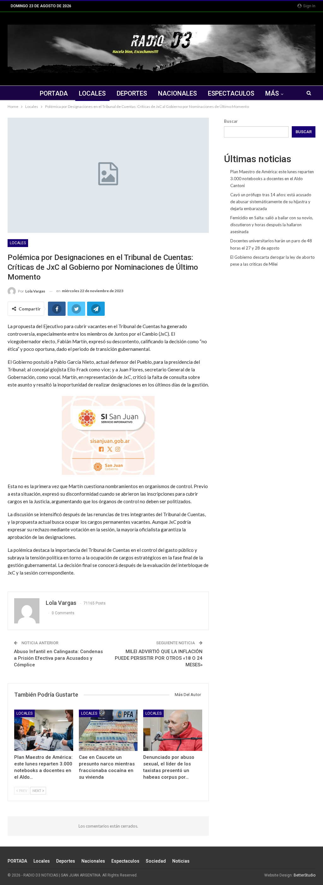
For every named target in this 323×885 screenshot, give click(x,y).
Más (272, 93)
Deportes (132, 93)
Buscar (231, 121)
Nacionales (177, 93)
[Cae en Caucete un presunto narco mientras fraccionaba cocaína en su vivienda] (108, 730)
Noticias (181, 861)
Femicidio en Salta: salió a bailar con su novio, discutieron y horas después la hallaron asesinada (271, 224)
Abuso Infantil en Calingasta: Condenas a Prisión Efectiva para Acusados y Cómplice (58, 658)
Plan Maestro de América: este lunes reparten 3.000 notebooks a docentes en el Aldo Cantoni (272, 178)
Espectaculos (231, 93)
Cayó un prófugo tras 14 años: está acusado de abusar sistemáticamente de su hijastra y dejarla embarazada (270, 201)
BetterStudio (304, 875)
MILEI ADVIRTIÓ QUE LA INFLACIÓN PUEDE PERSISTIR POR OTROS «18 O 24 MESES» (159, 658)
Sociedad (156, 861)
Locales (92, 93)
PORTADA (54, 93)
